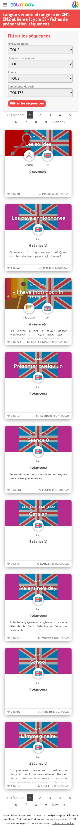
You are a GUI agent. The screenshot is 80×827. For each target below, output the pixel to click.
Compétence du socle (21, 86)
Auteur (12, 72)
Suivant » (58, 122)
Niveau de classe (18, 44)
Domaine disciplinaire (21, 58)
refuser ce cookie (63, 823)
